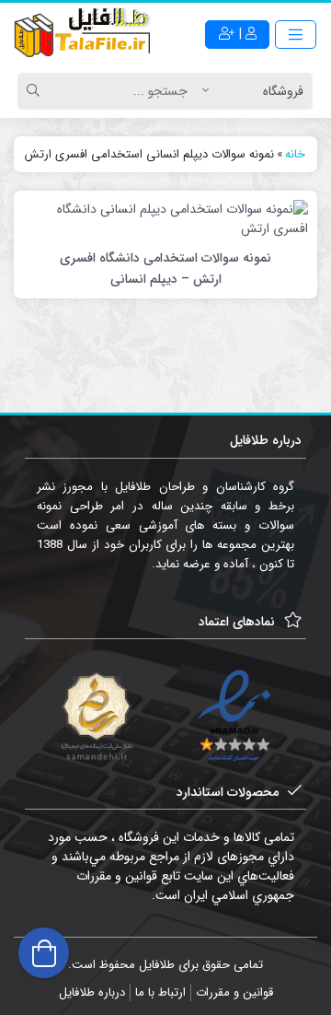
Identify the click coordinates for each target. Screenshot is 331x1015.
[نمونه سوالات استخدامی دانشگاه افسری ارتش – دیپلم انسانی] (165, 218)
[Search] (35, 91)
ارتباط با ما (160, 992)
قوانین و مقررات (234, 992)
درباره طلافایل (92, 992)
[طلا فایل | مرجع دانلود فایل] (82, 34)
